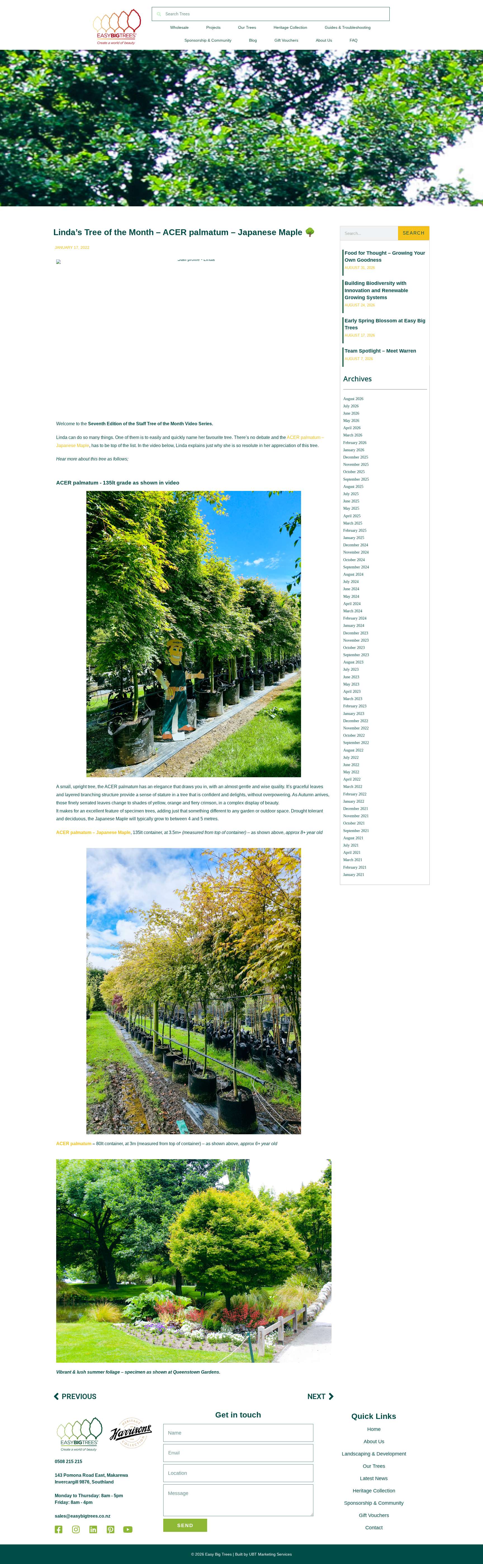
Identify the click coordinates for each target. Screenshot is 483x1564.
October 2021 (354, 823)
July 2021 (351, 845)
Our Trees (247, 27)
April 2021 (352, 852)
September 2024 (356, 567)
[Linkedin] (93, 1529)
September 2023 (356, 655)
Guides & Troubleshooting (348, 27)
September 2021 (356, 831)
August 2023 (353, 662)
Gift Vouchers (286, 40)
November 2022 (356, 728)
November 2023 (356, 640)
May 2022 (351, 772)
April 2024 (352, 604)
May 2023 (351, 684)
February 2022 (354, 794)
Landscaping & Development (374, 1454)
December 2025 (355, 457)
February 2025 (354, 530)
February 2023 (354, 706)
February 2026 (354, 443)
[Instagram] (75, 1529)
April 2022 (352, 779)
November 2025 (356, 464)
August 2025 (353, 487)
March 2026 (352, 435)
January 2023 (353, 714)
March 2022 (352, 787)
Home (374, 1429)
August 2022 (353, 750)
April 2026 (352, 428)
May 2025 (351, 508)
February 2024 (354, 618)
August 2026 (353, 399)
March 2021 (352, 860)
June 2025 (351, 501)
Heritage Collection (290, 27)
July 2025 (351, 494)
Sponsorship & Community (207, 40)
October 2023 (354, 648)
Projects (213, 27)
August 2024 (353, 574)
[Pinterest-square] (110, 1529)
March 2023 (352, 699)
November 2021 (356, 816)
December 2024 (355, 545)
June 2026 (351, 413)
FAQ (353, 40)
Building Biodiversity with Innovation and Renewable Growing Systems (376, 290)
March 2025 (352, 523)
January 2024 (353, 625)
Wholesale (179, 27)
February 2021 (354, 867)
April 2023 (352, 691)
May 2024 (351, 596)
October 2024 (354, 560)
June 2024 (351, 589)
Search (414, 233)
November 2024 (356, 552)
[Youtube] (127, 1529)
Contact (374, 1527)
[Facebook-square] (58, 1529)
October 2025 (354, 472)
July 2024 (351, 582)
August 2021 (353, 838)
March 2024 (352, 611)
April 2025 (352, 516)
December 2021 (355, 809)
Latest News (374, 1478)
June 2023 (351, 677)
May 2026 (351, 421)
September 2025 (356, 479)
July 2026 (351, 406)
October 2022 (354, 735)
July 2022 (351, 757)
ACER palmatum (73, 1143)
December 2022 (355, 721)
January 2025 (353, 538)
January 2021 (353, 875)
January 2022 (353, 801)
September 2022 (356, 743)
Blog (253, 40)
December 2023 (355, 633)
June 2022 (351, 765)
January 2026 (353, 450)
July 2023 (351, 669)
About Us (324, 40)
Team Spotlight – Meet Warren (380, 351)
